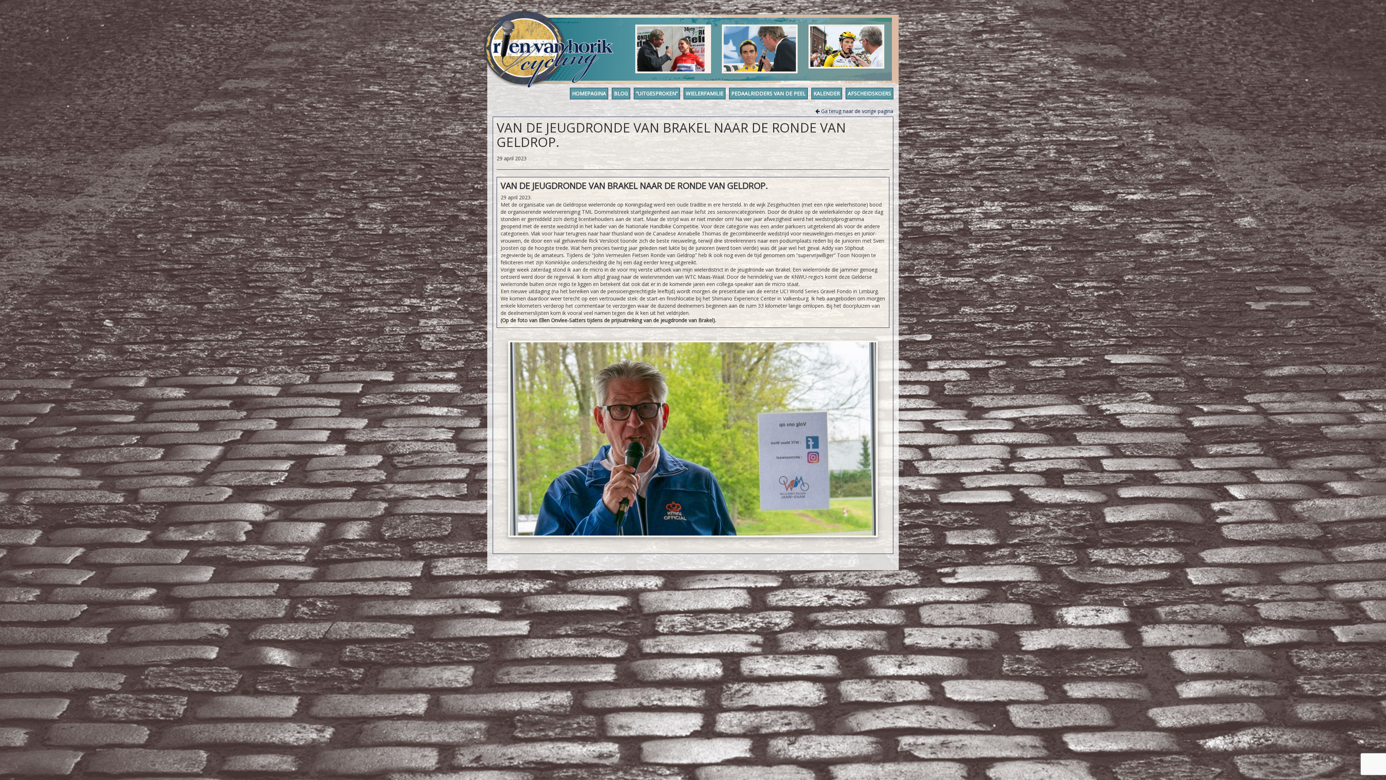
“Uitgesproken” (657, 93)
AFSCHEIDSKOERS (869, 93)
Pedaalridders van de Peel (768, 93)
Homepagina (589, 93)
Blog (621, 93)
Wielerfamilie (704, 93)
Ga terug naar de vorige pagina (856, 111)
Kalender (827, 93)
